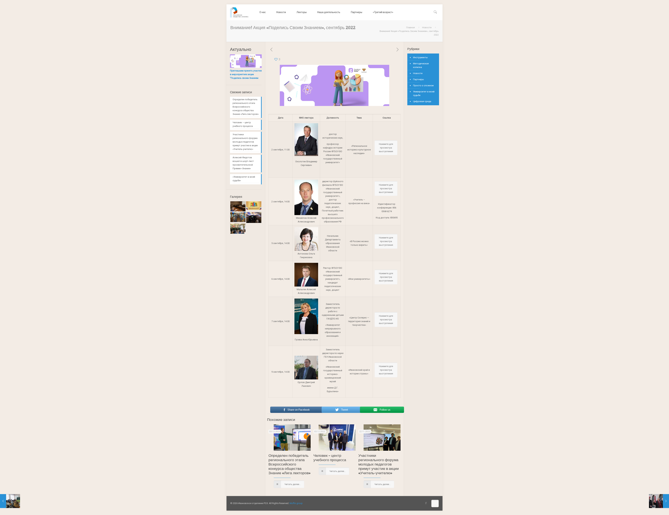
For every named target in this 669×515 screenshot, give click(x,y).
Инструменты (420, 57)
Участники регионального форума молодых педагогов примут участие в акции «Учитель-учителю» (378, 464)
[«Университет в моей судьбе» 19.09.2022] (659, 501)
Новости (427, 27)
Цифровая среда (422, 101)
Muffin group (296, 503)
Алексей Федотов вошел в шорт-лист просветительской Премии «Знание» (243, 163)
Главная (410, 27)
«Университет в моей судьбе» (244, 179)
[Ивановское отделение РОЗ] (239, 12)
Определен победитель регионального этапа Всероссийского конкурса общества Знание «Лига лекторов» (289, 464)
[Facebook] (426, 503)
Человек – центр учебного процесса (329, 457)
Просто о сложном (423, 85)
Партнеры (418, 79)
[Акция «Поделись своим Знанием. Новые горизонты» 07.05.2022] (10, 501)
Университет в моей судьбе (424, 93)
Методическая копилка (421, 65)
